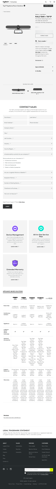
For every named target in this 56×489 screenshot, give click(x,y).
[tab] (13, 291)
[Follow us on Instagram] (11, 469)
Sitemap (35, 484)
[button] (14, 6)
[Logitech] (10, 2)
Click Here (22, 202)
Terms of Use (11, 484)
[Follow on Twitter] (7, 469)
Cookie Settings (27, 484)
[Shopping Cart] (50, 2)
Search (45, 2)
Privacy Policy (19, 484)
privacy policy (44, 474)
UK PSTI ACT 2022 (42, 484)
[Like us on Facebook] (4, 469)
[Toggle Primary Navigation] (54, 2)
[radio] (5, 43)
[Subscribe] (51, 469)
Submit (7, 206)
